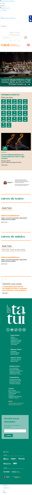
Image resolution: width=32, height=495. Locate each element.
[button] (8, 18)
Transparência (6, 487)
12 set (20, 113)
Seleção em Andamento (16, 371)
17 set (20, 119)
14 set (3, 119)
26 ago (3, 102)
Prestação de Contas (15, 380)
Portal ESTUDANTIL (15, 34)
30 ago (25, 102)
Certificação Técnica (15, 374)
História (13, 337)
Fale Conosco (12, 390)
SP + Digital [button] (3, 10)
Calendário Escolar (14, 372)
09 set (3, 113)
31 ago (3, 107)
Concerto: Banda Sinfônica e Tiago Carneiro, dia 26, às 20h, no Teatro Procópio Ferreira (16, 82)
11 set (14, 113)
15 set (9, 119)
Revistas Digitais (15, 353)
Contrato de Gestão (15, 379)
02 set (14, 107)
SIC (4, 490)
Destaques (13, 351)
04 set (25, 107)
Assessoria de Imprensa (15, 396)
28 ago (14, 102)
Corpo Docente (15, 343)
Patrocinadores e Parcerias (16, 403)
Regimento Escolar (16, 341)
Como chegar (12, 393)
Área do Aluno (14, 354)
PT (14, 40)
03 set (20, 107)
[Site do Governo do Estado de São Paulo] (7, 1)
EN (10, 40)
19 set (3, 125)
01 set (9, 107)
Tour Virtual (14, 344)
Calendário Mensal (16, 359)
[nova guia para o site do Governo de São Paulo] (5, 8)
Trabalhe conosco (13, 398)
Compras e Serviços (15, 383)
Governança (14, 338)
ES (19, 40)
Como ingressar (13, 368)
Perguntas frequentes (14, 392)
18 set (25, 119)
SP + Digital (2, 3)
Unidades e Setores (16, 340)
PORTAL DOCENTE (16, 32)
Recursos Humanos (14, 382)
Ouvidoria (11, 395)
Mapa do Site (14, 361)
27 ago (8, 102)
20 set (9, 125)
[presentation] (26, 132)
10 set (9, 113)
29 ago (19, 102)
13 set (25, 113)
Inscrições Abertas (14, 369)
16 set (14, 119)
